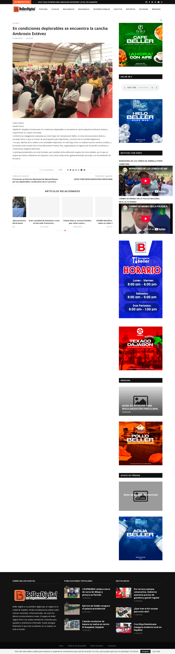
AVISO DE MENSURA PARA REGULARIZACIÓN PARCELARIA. (140, 407)
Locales (55, 9)
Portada (43, 9)
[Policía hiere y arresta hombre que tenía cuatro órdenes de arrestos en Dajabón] (62, 207)
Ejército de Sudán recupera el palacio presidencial (96, 607)
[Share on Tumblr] (75, 170)
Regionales (83, 9)
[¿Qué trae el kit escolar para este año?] (123, 612)
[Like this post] (63, 170)
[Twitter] (152, 2)
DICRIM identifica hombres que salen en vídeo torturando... (96, 221)
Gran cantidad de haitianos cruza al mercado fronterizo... (29, 221)
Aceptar (145, 651)
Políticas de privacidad (77, 645)
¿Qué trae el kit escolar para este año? (146, 610)
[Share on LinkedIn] (73, 170)
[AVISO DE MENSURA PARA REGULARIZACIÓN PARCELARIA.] (140, 401)
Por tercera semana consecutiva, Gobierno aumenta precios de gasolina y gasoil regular (146, 593)
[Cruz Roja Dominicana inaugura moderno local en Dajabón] (123, 628)
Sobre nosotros (96, 645)
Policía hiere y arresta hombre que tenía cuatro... (63, 221)
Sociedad (143, 9)
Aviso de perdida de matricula (141, 494)
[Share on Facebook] (67, 170)
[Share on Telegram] (81, 170)
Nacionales (68, 9)
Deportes (130, 9)
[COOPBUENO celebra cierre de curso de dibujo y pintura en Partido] (72, 593)
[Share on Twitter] (70, 170)
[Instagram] (155, 2)
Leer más (156, 651)
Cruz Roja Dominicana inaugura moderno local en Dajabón (148, 627)
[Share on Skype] (84, 170)
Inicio (61, 645)
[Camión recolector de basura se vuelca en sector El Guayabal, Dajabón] (72, 625)
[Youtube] (158, 2)
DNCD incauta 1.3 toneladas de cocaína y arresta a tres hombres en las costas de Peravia (83, 2)
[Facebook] (149, 2)
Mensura (156, 9)
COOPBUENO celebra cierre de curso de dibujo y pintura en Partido (96, 592)
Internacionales (101, 9)
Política (118, 9)
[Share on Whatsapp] (78, 170)
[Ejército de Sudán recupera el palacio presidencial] (72, 609)
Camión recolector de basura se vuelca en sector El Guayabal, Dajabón (95, 624)
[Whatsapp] (161, 2)
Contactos (112, 645)
